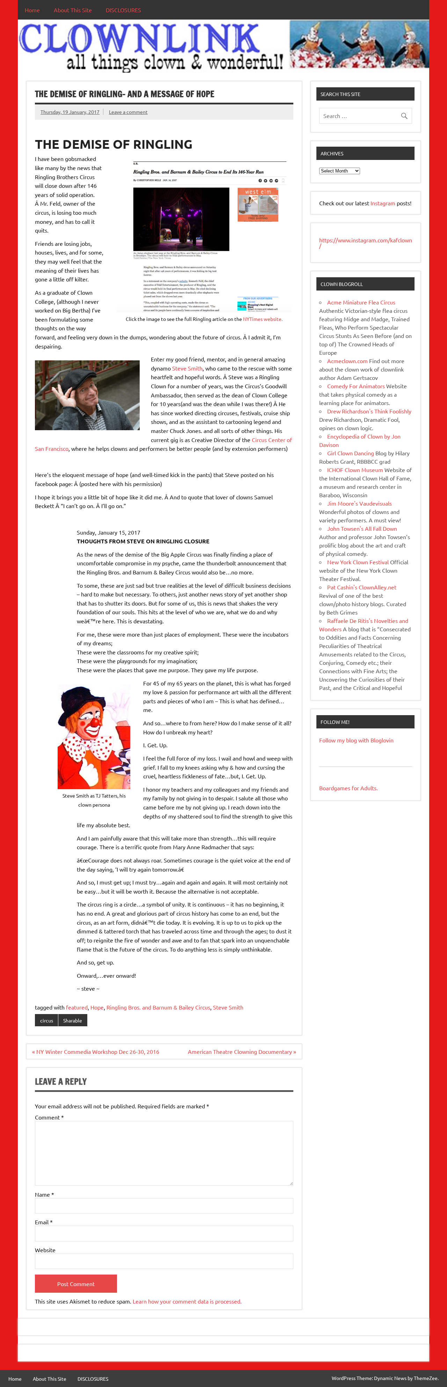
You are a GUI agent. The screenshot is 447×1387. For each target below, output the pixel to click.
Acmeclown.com (347, 360)
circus (46, 1020)
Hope (97, 1007)
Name (44, 1194)
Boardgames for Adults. (348, 787)
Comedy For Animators (356, 385)
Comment (49, 1117)
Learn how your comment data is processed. (187, 1301)
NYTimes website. (263, 319)
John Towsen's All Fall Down (362, 528)
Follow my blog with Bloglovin (356, 739)
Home (32, 9)
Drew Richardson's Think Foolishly (369, 411)
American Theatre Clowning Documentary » (242, 1051)
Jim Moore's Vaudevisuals (359, 503)
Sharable (72, 1020)
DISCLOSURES (123, 9)
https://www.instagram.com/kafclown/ (365, 242)
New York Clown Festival (358, 561)
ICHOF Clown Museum (355, 469)
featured (77, 1007)
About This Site (73, 9)
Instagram (384, 202)
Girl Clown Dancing (350, 452)
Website (45, 1250)
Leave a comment (128, 112)
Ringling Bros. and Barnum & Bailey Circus (158, 1007)
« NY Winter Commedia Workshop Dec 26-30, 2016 (95, 1051)
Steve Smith (187, 368)
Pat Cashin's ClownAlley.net (361, 587)
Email (44, 1222)
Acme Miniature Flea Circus (361, 302)
